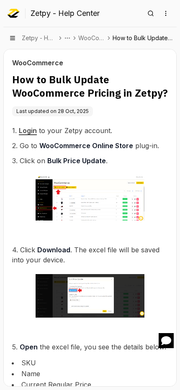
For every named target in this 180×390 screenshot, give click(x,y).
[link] (144, 38)
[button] (166, 340)
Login (28, 130)
